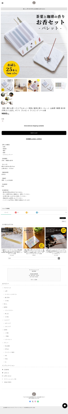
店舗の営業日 (7, 382)
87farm (7, 349)
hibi (6, 355)
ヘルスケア (7, 320)
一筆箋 (6, 336)
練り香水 (7, 297)
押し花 (6, 313)
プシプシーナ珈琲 (9, 352)
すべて (6, 212)
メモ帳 (6, 333)
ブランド (6, 342)
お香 (6, 291)
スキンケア (8, 326)
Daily (6, 358)
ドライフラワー (9, 310)
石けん (5, 304)
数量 (3, 119)
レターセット (8, 339)
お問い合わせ (7, 376)
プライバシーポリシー (19, 407)
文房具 (5, 329)
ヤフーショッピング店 (10, 379)
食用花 (5, 307)
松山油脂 (7, 346)
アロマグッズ (7, 287)
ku (5, 362)
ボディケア (8, 323)
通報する (64, 221)
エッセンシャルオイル (11, 294)
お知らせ (6, 372)
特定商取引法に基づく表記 (29, 407)
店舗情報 (6, 369)
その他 (6, 300)
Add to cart (34, 133)
